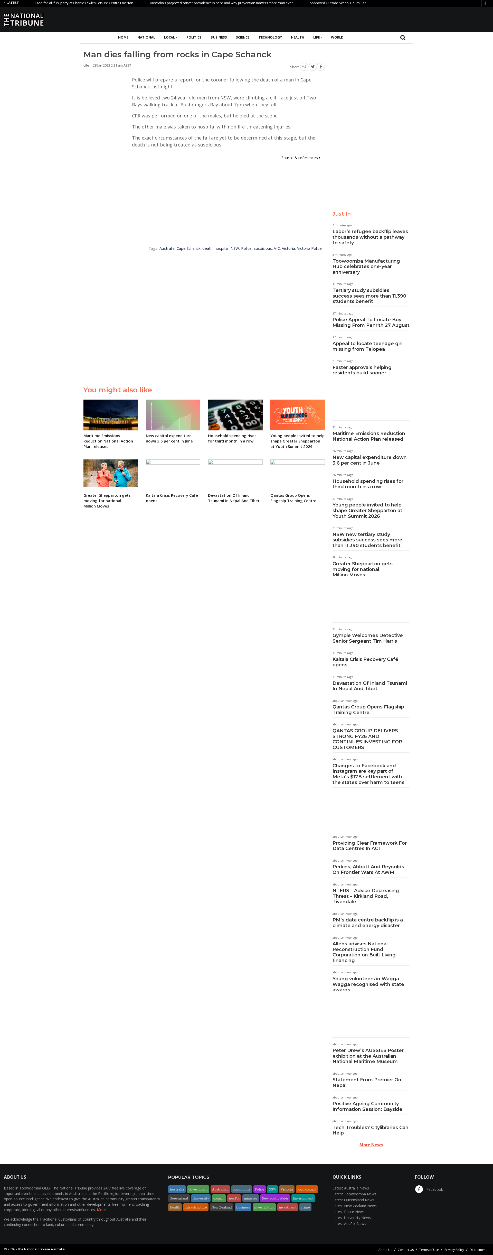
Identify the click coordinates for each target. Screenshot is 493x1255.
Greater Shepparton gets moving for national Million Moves (363, 569)
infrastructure (196, 1207)
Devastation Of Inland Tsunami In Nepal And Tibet (370, 686)
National (146, 37)
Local (169, 37)
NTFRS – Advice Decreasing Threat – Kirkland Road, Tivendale (366, 896)
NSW (235, 248)
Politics (194, 37)
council (218, 1198)
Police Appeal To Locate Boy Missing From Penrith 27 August (371, 322)
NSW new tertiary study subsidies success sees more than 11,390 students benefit (367, 540)
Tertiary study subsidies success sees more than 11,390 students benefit (369, 296)
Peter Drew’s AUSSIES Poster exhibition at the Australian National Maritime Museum (368, 1056)
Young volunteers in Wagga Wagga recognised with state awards (368, 984)
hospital (222, 248)
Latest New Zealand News (355, 1205)
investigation (264, 1207)
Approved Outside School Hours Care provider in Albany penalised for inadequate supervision (362, 3)
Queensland (179, 1198)
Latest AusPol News (349, 1223)
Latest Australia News (351, 1188)
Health (297, 37)
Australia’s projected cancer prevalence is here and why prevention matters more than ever (199, 3)
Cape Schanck (188, 248)
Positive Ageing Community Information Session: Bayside (367, 1106)
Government (198, 1189)
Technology (270, 37)
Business (219, 37)
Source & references (300, 157)
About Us (385, 1250)
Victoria (288, 248)
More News (371, 1145)
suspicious (263, 248)
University (201, 1198)
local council (306, 1189)
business (243, 1207)
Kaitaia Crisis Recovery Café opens (365, 662)
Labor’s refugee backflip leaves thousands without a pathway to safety (370, 237)
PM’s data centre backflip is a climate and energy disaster (368, 922)
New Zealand (221, 1207)
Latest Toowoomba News (354, 1194)
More (101, 1209)
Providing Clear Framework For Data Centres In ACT (370, 846)
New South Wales (275, 1198)
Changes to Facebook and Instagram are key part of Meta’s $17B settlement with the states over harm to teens (368, 774)
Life (316, 37)
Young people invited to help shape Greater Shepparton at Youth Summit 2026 (367, 510)
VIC (277, 248)
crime (305, 1207)
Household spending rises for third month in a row (368, 484)
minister (250, 1198)
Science (242, 37)
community (242, 1189)
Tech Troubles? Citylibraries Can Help (371, 1130)
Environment (303, 1198)
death (207, 248)
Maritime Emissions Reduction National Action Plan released (369, 436)
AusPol (234, 1198)
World (337, 37)
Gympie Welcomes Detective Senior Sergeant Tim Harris (368, 638)
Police (246, 248)
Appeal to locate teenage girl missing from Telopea (368, 346)
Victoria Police (309, 248)
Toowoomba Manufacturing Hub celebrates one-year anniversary (366, 266)
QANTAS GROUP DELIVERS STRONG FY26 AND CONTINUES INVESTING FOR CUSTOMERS (367, 739)
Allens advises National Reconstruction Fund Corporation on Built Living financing (364, 952)
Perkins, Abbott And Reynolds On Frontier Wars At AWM (368, 869)
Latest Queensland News (353, 1199)
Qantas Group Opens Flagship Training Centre (368, 709)
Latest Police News (349, 1211)
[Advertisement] (395, 18)
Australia (167, 248)
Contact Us (406, 1250)
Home (123, 37)
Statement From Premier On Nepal (367, 1082)
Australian (220, 1189)
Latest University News (352, 1217)
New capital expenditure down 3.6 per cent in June (370, 460)
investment (288, 1207)
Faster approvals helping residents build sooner (362, 370)
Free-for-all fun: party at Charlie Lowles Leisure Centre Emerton (63, 3)
